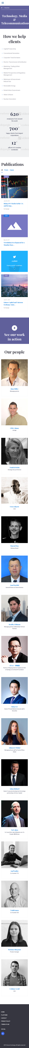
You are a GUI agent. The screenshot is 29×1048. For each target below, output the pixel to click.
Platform (4, 1015)
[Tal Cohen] (14, 813)
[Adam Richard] (14, 772)
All (2, 170)
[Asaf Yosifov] (14, 854)
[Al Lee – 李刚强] (14, 649)
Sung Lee (14, 707)
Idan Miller (14, 389)
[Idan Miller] (14, 372)
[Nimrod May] (14, 529)
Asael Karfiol (14, 585)
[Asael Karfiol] (14, 569)
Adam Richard (14, 789)
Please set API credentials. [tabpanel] (14, 265)
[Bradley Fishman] (14, 608)
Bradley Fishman (14, 624)
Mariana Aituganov (14, 950)
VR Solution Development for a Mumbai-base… (14, 244)
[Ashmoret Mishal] (14, 731)
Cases (12, 170)
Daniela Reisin (14, 467)
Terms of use (5, 1024)
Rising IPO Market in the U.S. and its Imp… (13, 205)
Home (3, 1012)
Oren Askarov (14, 507)
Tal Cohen (14, 830)
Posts (6, 170)
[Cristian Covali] (14, 972)
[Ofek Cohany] (14, 412)
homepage (6, 209)
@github (14, 261)
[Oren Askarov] (14, 490)
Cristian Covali (14, 989)
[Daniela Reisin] (14, 451)
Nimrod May (14, 546)
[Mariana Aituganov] (14, 933)
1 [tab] (14, 267)
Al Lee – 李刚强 (14, 666)
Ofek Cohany (14, 428)
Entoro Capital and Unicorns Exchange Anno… (13, 303)
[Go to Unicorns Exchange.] (1, 7)
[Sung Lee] (14, 690)
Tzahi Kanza (14, 910)
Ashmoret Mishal (14, 748)
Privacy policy (5, 1021)
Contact (4, 1018)
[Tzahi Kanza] (14, 894)
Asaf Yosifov (15, 871)
